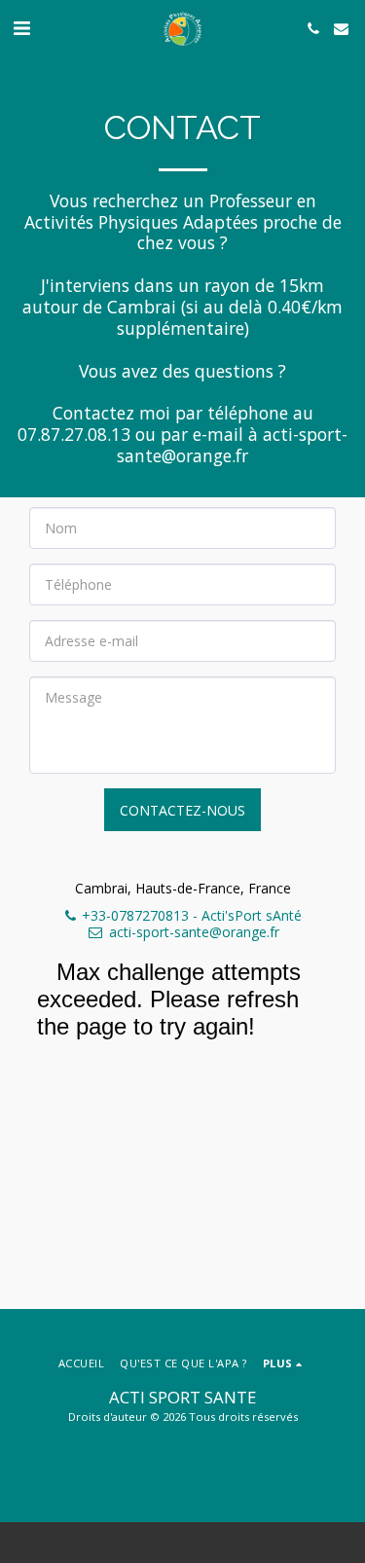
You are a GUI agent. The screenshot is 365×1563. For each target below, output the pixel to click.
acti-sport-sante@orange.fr (194, 932)
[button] (21, 28)
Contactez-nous (182, 810)
